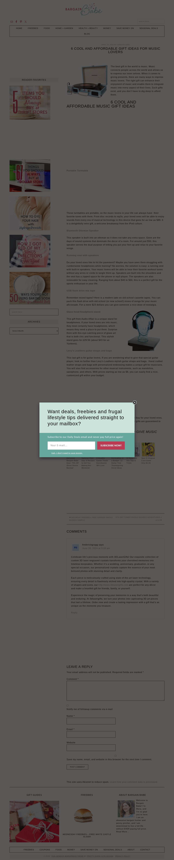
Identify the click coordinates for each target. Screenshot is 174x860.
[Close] (134, 402)
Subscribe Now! (111, 445)
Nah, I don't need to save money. (67, 453)
